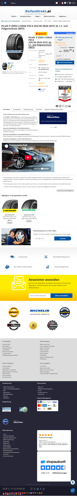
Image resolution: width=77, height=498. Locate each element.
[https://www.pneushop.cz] (33, 493)
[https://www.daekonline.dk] (16, 493)
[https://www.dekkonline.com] (14, 493)
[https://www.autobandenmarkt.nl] (18, 493)
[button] (72, 482)
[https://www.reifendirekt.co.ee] (14, 494)
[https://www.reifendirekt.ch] (8, 493)
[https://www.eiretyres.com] (39, 493)
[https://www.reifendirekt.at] (24, 493)
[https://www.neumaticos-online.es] (22, 493)
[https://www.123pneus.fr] (5, 493)
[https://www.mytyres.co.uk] (20, 493)
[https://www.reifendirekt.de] (3, 493)
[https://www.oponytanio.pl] (3, 494)
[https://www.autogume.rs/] (20, 494)
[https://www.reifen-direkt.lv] (18, 494)
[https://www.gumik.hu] (41, 493)
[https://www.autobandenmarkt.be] (29, 493)
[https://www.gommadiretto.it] (12, 493)
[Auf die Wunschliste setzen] (63, 106)
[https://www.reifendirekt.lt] (16, 494)
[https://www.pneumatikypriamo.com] (35, 493)
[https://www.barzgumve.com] (10, 494)
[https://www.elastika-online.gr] (8, 494)
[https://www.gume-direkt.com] (27, 493)
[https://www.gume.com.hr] (12, 494)
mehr (40, 447)
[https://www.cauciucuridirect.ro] (5, 494)
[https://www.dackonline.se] (10, 493)
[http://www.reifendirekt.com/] (22, 494)
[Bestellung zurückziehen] (60, 3)
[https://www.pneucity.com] (37, 493)
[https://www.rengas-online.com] (31, 493)
